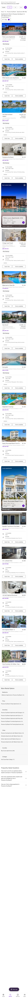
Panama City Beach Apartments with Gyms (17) (12, 715)
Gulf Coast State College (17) (8, 759)
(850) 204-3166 (5, 330)
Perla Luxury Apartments (8, 37)
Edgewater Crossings (7, 407)
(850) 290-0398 (5, 41)
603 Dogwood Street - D (8, 629)
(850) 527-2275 (5, 667)
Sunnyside (5, 367)
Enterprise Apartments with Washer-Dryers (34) (12, 736)
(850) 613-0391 (5, 370)
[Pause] (24, 185)
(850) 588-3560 (5, 160)
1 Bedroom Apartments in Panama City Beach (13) (12, 695)
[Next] (25, 7)
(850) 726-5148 (5, 248)
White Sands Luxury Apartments (10, 78)
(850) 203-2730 (5, 409)
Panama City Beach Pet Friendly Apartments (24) (12, 724)
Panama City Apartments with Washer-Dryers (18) (12, 733)
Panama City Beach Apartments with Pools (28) (12, 718)
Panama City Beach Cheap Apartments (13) (11, 703)
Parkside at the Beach (8, 157)
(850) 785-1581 (5, 529)
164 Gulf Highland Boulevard (9, 595)
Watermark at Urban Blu (8, 285)
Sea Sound (5, 325)
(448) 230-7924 (5, 446)
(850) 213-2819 (5, 120)
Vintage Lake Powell (7, 243)
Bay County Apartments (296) (8, 750)
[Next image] (25, 29)
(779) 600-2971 (5, 288)
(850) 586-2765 (5, 632)
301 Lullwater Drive (7, 561)
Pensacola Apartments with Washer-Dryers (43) (12, 742)
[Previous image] (3, 29)
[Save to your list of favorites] (24, 24)
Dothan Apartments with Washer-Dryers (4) (11, 739)
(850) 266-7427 (5, 81)
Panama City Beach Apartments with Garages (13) (12, 712)
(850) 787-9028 (5, 563)
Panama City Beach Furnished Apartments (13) (12, 721)
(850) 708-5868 (5, 598)
